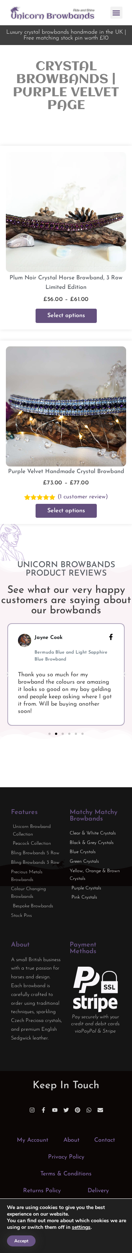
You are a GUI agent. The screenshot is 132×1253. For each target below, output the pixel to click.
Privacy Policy (66, 1157)
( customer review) (83, 497)
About (71, 1140)
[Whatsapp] (89, 1110)
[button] (116, 13)
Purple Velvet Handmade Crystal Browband (66, 472)
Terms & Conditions (66, 1174)
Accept (21, 1241)
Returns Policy (42, 1191)
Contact (104, 1140)
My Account (32, 1140)
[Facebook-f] (43, 1110)
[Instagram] (32, 1110)
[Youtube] (55, 1110)
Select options (66, 316)
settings (81, 1227)
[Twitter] (66, 1110)
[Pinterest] (77, 1110)
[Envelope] (100, 1110)
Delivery (98, 1191)
